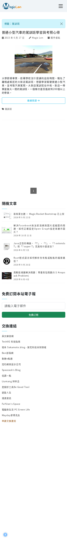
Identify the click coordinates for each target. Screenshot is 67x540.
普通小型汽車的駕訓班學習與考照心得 (31, 32)
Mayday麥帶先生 (11, 415)
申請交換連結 (9, 420)
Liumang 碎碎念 (11, 381)
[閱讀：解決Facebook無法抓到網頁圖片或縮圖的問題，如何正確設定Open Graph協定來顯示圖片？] (7, 230)
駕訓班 (8, 108)
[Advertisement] (33, 154)
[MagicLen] (10, 5)
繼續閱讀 (32, 100)
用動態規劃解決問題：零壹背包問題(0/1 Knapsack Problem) (39, 274)
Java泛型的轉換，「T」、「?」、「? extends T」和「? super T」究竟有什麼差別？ (39, 245)
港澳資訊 (7, 398)
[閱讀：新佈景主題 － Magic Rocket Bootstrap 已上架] (7, 215)
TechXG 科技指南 (11, 341)
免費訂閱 (33, 314)
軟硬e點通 (7, 358)
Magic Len (37, 37)
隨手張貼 (55, 37)
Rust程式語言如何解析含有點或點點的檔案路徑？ (39, 259)
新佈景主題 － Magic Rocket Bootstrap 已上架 (39, 213)
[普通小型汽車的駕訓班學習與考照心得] (33, 59)
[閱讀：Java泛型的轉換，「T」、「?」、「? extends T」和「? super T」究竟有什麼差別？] (7, 246)
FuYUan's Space (11, 403)
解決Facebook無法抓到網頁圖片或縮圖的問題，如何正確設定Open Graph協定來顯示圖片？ (39, 229)
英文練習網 (8, 336)
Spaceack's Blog (11, 370)
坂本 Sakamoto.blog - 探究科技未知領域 (24, 347)
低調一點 (7, 375)
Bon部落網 (8, 352)
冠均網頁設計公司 (11, 364)
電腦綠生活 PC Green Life (16, 409)
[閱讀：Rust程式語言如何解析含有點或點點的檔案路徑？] (7, 260)
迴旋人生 (7, 392)
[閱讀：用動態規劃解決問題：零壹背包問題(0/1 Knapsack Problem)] (7, 275)
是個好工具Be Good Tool (16, 387)
